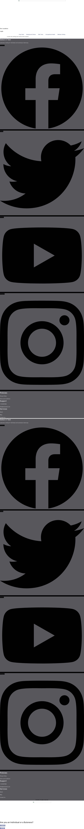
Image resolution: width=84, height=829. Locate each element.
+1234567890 (3, 404)
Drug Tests (21, 34)
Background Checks (31, 34)
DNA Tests (40, 34)
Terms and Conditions (5, 398)
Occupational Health (50, 34)
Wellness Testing (61, 34)
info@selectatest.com (5, 406)
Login (1, 31)
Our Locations (4, 28)
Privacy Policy (3, 396)
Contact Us (2, 417)
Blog (1, 414)
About (1, 412)
